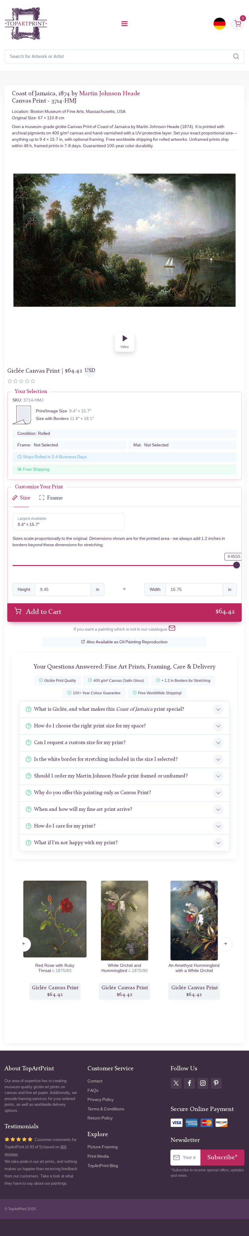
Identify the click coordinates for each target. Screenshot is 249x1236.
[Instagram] (202, 1083)
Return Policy (100, 1118)
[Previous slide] (23, 944)
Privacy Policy (100, 1099)
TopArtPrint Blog (102, 1165)
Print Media (98, 1156)
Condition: (33, 433)
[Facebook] (189, 1083)
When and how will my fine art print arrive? (83, 809)
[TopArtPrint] (26, 24)
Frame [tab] (55, 498)
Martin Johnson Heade (109, 94)
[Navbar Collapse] (124, 23)
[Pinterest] (216, 1083)
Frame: (37, 445)
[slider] (236, 565)
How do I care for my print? (64, 826)
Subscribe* (222, 1157)
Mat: (151, 445)
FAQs (92, 1090)
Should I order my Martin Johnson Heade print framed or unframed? (111, 776)
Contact (94, 1081)
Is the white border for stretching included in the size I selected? (106, 759)
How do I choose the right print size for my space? (90, 726)
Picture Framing (102, 1147)
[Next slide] (225, 944)
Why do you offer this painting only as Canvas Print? (92, 792)
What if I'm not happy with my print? (76, 842)
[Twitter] (176, 1083)
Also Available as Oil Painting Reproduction (127, 642)
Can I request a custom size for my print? (79, 742)
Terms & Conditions (105, 1109)
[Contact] (172, 629)
